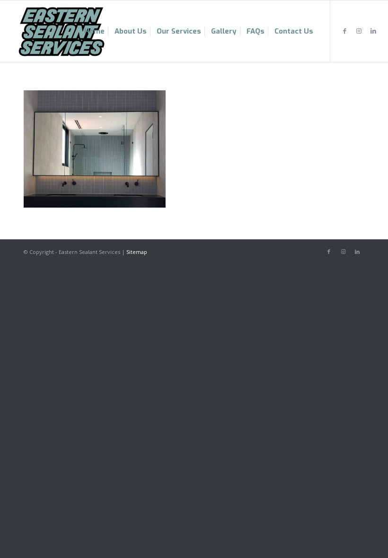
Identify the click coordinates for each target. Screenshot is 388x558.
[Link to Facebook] (345, 31)
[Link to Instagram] (359, 31)
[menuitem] (94, 31)
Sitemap (136, 251)
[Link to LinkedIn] (373, 31)
